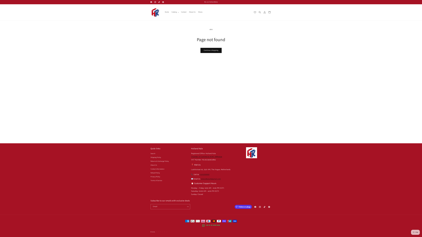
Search (153, 153)
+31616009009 (204, 174)
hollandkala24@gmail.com (211, 179)
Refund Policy (155, 173)
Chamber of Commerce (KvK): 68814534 (206, 156)
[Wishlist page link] (255, 12)
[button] (175, 12)
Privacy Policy (155, 177)
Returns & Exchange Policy (160, 161)
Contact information (157, 169)
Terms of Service (156, 180)
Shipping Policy (156, 157)
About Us (154, 165)
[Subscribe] (187, 206)
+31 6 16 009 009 (213, 225)
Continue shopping (211, 50)
